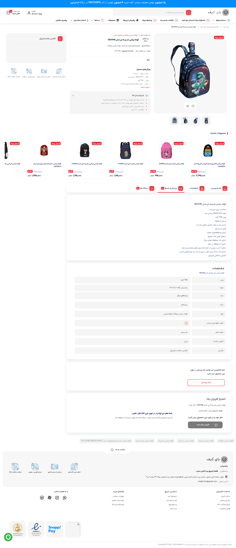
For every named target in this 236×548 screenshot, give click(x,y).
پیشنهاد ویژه (147, 20)
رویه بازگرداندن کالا (118, 504)
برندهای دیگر (141, 51)
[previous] (227, 154)
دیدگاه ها (144, 188)
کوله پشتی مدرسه (165, 441)
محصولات (111, 20)
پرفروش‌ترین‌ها (129, 20)
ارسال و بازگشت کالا (223, 504)
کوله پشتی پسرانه (206, 441)
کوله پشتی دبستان (186, 441)
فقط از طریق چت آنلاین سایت (207, 471)
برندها (97, 20)
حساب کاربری (225, 496)
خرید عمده (173, 509)
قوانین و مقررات (225, 509)
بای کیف (226, 27)
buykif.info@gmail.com (207, 481)
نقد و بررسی (216, 188)
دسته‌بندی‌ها (221, 20)
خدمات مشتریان (80, 20)
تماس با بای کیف (171, 500)
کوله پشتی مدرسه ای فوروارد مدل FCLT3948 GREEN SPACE (106, 441)
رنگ (148, 60)
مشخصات (194, 188)
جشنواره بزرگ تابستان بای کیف (193, 20)
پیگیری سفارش (61, 20)
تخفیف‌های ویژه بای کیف (209, 27)
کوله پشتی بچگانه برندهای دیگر (126, 35)
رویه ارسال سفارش (118, 500)
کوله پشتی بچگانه (114, 46)
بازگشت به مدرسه (167, 20)
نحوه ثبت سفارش (118, 496)
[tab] (218, 188)
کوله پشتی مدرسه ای (144, 441)
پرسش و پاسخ (171, 188)
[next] (8, 154)
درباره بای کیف (172, 496)
